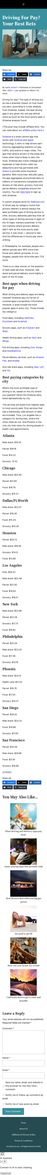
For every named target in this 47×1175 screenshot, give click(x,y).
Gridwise (6, 136)
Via (8, 370)
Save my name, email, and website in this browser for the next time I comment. (24, 1086)
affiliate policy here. (32, 130)
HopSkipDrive (14, 351)
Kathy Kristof (11, 87)
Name (6, 1058)
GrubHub (22, 321)
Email (6, 1070)
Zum (32, 347)
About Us (23, 1128)
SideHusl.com (37, 202)
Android (18, 140)
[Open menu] (23, 4)
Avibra (5, 171)
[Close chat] (5, 1161)
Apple (30, 140)
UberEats (29, 318)
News (23, 1122)
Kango (39, 347)
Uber (36, 367)
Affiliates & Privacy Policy (23, 1134)
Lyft (42, 367)
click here (25, 192)
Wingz (5, 341)
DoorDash (7, 321)
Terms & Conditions (23, 1140)
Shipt (5, 331)
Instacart (30, 328)
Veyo (34, 337)
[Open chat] (2, 1154)
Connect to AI (5, 1173)
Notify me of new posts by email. (22, 1104)
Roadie (15, 360)
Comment (8, 1028)
